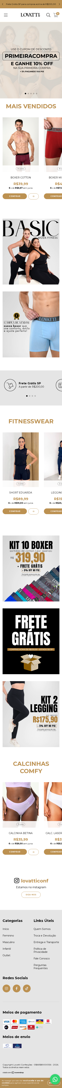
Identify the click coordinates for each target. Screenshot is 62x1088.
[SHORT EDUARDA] (33, 511)
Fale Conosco (42, 958)
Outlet (6, 955)
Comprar (14, 196)
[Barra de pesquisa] (48, 15)
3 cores (21, 824)
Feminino (8, 935)
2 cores (21, 484)
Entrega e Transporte (46, 942)
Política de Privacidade (41, 950)
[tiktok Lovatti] (27, 988)
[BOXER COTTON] (33, 196)
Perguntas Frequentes (41, 967)
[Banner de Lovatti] (31, 252)
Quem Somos (42, 929)
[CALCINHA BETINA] (33, 852)
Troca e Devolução (45, 935)
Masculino (9, 942)
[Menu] (6, 15)
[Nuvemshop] (13, 1073)
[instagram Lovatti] (6, 988)
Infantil (7, 948)
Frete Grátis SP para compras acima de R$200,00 (31, 4)
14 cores (20, 169)
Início (6, 929)
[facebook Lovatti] (16, 988)
